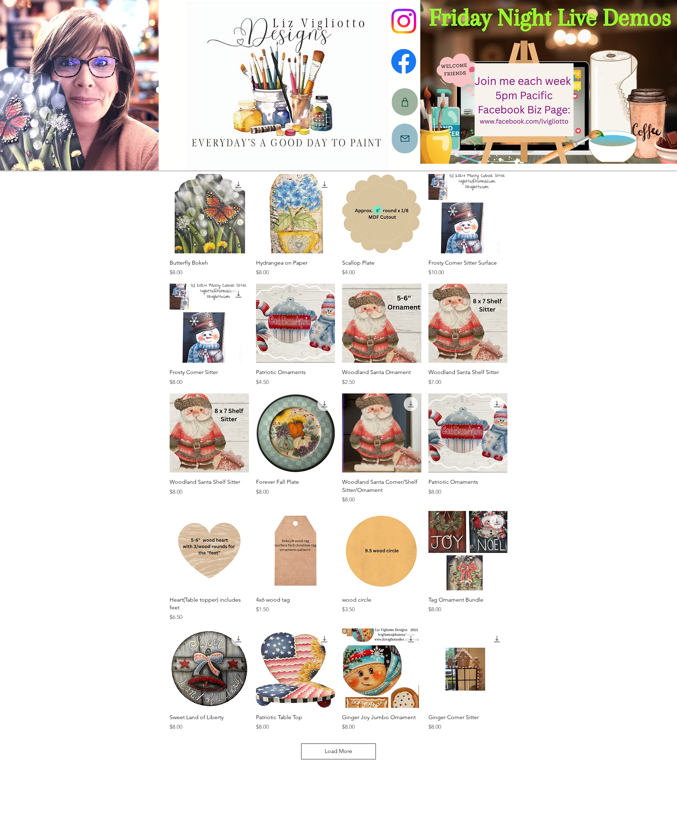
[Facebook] (403, 61)
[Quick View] (209, 213)
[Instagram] (403, 21)
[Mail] (405, 138)
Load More (338, 751)
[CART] (405, 102)
